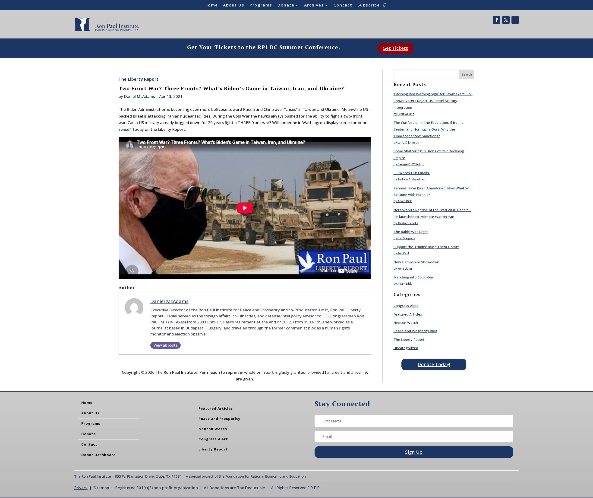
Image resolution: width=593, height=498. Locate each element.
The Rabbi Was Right (411, 231)
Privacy (81, 487)
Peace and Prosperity (219, 418)
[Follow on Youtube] (515, 20)
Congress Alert (406, 305)
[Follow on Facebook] (496, 20)
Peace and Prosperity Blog (415, 331)
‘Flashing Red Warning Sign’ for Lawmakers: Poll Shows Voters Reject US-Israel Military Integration (433, 101)
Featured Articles (408, 314)
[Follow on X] (506, 20)
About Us (233, 5)
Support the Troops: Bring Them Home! (426, 246)
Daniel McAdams (139, 96)
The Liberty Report (138, 79)
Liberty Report (213, 449)
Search (467, 74)
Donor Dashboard (98, 454)
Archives (314, 5)
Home (211, 5)
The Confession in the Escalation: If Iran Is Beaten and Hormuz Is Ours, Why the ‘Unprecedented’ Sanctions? (428, 129)
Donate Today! (434, 364)
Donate (285, 5)
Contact (343, 5)
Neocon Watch (406, 322)
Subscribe (368, 5)
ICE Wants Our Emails (412, 172)
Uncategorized (406, 347)
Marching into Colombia (413, 277)
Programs (260, 5)
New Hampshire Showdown (416, 262)
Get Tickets (395, 48)
